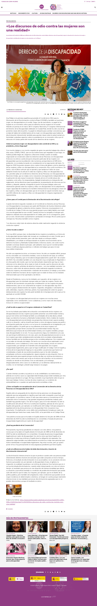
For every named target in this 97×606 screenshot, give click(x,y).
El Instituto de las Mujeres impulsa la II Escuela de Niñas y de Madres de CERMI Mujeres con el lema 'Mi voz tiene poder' (81, 144)
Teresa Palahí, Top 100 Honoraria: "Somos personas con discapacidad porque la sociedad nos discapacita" (58, 537)
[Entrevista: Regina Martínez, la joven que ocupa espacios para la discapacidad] (16, 549)
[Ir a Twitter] (86, 1)
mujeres (10, 509)
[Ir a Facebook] (84, 1)
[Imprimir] (48, 114)
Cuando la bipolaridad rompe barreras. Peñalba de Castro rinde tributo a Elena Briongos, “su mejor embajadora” (80, 115)
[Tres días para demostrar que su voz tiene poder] (70, 152)
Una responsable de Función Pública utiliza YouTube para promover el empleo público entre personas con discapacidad (37, 560)
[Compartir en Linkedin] (64, 114)
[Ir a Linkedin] (89, 1)
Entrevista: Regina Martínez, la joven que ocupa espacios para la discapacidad (15, 559)
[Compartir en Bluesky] (61, 114)
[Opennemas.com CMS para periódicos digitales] (48, 597)
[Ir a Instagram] (91, 1)
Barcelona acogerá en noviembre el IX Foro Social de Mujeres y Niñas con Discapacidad (81, 124)
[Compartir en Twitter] (59, 114)
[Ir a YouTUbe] (93, 1)
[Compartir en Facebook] (56, 114)
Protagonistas (11, 21)
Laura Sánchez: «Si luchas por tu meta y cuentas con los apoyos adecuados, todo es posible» (38, 537)
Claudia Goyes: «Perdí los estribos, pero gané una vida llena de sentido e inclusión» (15, 537)
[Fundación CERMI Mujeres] (48, 7)
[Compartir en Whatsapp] (50, 114)
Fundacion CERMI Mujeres (10, 2)
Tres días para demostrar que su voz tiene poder (80, 151)
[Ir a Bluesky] (87, 1)
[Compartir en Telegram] (53, 114)
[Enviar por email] (45, 114)
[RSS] (94, 1)
